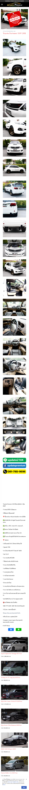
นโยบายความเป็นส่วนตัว (13, 782)
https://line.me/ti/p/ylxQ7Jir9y (11, 613)
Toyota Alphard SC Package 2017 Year (11, 653)
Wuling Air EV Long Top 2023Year (10, 677)
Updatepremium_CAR (9, 31)
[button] (2, 4)
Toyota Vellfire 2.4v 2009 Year (9, 773)
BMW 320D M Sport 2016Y (8, 749)
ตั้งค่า (4, 784)
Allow (24, 787)
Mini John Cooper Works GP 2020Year (11, 701)
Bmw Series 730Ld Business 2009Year (11, 725)
